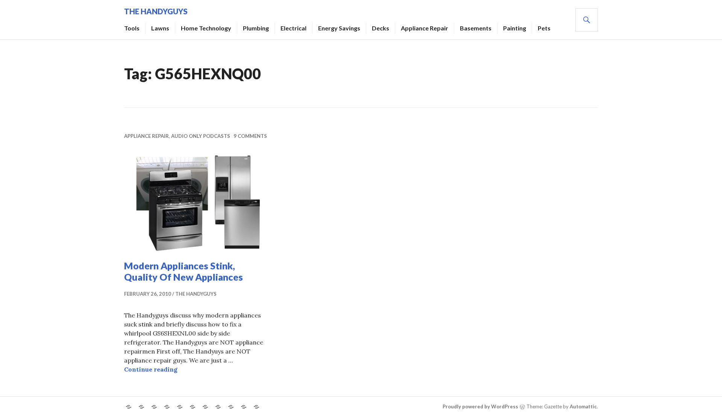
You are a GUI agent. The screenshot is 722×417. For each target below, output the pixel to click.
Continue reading (150, 369)
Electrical (293, 28)
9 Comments (250, 136)
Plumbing (256, 28)
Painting (514, 28)
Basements (475, 28)
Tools (132, 28)
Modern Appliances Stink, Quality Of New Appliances (183, 271)
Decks (380, 28)
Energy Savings (339, 28)
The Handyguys (156, 11)
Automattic (583, 406)
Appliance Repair (424, 28)
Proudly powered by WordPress (480, 406)
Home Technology (206, 28)
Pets (544, 28)
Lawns (160, 28)
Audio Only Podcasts (200, 136)
